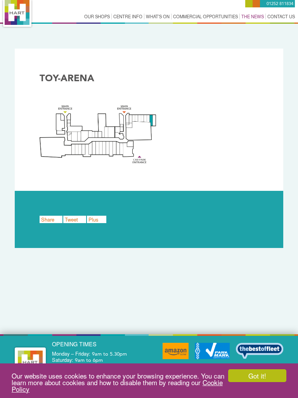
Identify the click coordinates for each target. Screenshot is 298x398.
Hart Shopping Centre (17, 12)
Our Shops (97, 16)
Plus (94, 219)
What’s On (158, 16)
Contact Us (281, 16)
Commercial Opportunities (205, 16)
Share (48, 219)
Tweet (72, 219)
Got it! (257, 376)
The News (252, 16)
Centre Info (127, 16)
